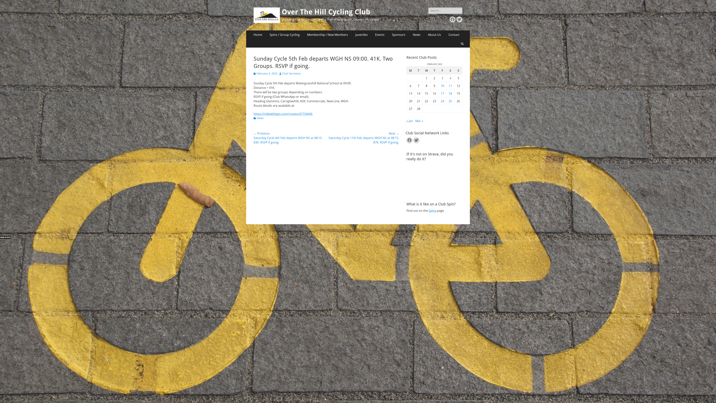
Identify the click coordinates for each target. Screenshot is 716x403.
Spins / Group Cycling (285, 35)
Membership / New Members (327, 35)
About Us (434, 35)
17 (442, 93)
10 (442, 86)
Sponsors (398, 35)
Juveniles (361, 35)
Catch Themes (407, 229)
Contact (453, 35)
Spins (433, 211)
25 (450, 101)
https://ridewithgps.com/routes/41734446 (283, 114)
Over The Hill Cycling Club (326, 12)
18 (450, 93)
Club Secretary (291, 73)
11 (450, 86)
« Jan (409, 121)
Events (379, 35)
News (416, 35)
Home (258, 35)
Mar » (419, 121)
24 (442, 101)
